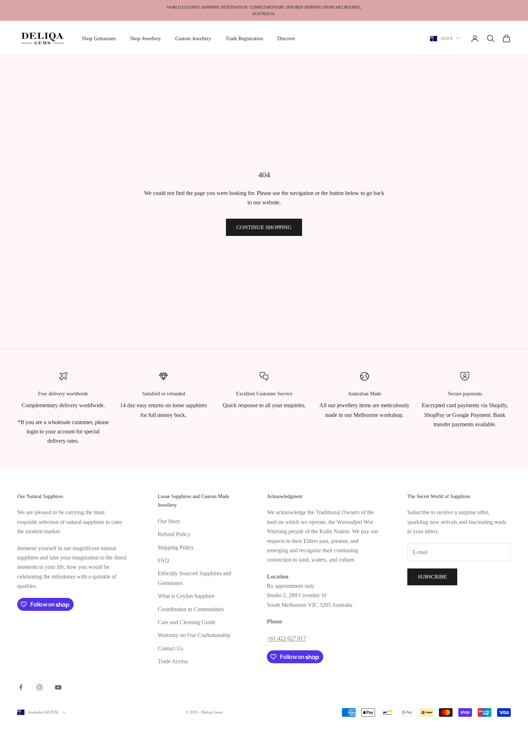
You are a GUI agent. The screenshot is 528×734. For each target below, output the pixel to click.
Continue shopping (264, 227)
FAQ (163, 560)
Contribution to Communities (191, 609)
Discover (286, 38)
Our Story (169, 521)
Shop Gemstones (99, 38)
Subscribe (432, 577)
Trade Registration (244, 38)
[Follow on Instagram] (39, 687)
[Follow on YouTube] (58, 687)
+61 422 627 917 (286, 638)
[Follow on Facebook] (20, 687)
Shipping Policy (176, 547)
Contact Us (170, 648)
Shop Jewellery (145, 38)
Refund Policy (174, 534)
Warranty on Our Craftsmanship (194, 635)
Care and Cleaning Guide (187, 622)
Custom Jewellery (193, 38)
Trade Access (173, 661)
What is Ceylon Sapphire (186, 596)
